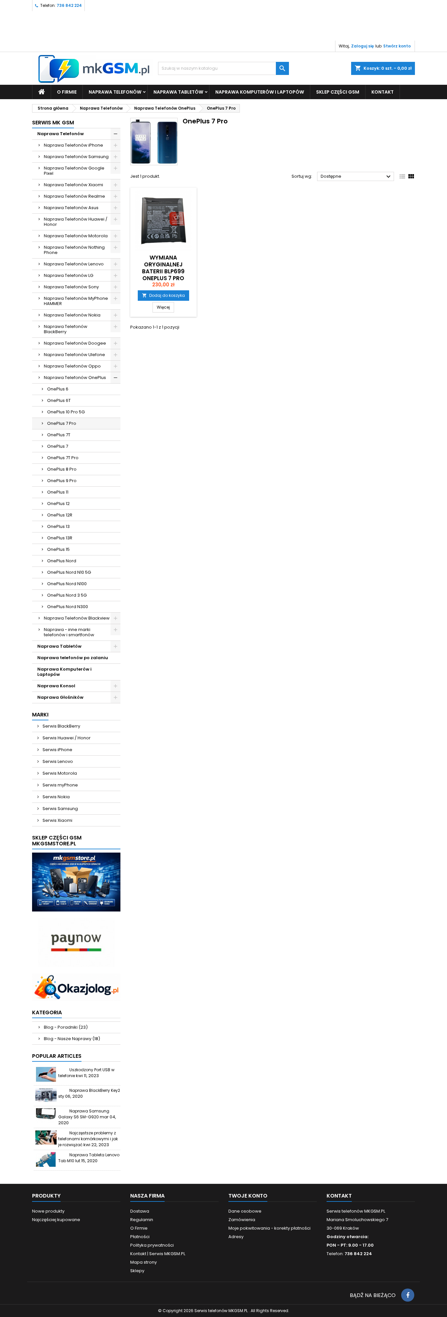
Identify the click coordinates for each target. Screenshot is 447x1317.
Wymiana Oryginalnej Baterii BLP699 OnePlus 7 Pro (163, 268)
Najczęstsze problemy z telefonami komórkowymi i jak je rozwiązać (88, 1138)
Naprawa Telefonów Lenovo (74, 264)
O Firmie (67, 92)
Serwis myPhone (60, 785)
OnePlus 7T (58, 435)
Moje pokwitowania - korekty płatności (269, 1228)
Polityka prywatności (152, 1245)
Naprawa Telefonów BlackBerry (65, 329)
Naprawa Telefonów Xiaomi (73, 185)
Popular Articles (56, 1056)
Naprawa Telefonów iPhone (73, 145)
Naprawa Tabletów (178, 92)
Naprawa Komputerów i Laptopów (259, 92)
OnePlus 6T (59, 400)
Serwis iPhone (57, 750)
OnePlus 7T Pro (63, 458)
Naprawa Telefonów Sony (71, 287)
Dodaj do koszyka (163, 295)
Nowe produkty (48, 1211)
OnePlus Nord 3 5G (67, 595)
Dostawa (139, 1211)
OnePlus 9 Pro (62, 481)
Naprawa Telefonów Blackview (77, 618)
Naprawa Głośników (60, 697)
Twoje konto (247, 1196)
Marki (40, 714)
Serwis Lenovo (57, 761)
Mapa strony (143, 1262)
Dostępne (356, 177)
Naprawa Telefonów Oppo (72, 366)
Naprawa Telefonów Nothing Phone (74, 250)
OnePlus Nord (61, 561)
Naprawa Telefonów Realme (74, 196)
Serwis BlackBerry (61, 726)
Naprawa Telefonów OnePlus (75, 377)
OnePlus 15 (58, 549)
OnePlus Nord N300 (67, 607)
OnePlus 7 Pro (61, 423)
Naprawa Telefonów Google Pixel (74, 170)
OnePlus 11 (57, 492)
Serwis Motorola (59, 773)
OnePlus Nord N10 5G (69, 572)
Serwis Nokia (56, 797)
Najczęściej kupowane (56, 1220)
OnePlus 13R (59, 538)
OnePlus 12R (59, 515)
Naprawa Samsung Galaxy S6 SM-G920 (83, 1114)
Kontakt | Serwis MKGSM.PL (157, 1254)
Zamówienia (241, 1220)
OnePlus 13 (58, 526)
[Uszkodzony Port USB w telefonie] (46, 1074)
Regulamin (141, 1220)
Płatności (140, 1237)
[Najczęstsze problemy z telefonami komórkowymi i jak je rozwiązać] (46, 1137)
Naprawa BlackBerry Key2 (94, 1090)
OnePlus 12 (58, 503)
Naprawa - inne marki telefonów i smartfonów (69, 632)
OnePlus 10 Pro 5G (66, 412)
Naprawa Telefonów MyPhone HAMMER (76, 301)
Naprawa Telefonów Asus (71, 208)
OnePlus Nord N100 (67, 584)
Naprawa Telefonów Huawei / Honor (75, 221)
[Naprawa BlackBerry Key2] (46, 1095)
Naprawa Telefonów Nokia (72, 315)
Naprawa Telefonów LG (68, 275)
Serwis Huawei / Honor (66, 738)
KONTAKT (382, 92)
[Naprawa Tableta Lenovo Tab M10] (46, 1159)
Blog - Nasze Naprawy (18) (72, 1039)
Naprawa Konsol (56, 686)
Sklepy (137, 1271)
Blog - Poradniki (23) (66, 1027)
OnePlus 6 (57, 389)
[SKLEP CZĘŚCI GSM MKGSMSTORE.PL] (76, 882)
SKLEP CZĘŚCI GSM (337, 92)
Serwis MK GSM (53, 122)
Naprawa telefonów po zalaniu (72, 658)
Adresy (235, 1237)
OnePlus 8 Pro (62, 469)
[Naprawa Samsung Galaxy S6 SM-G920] (46, 1115)
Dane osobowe (244, 1211)
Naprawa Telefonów (115, 92)
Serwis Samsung (60, 808)
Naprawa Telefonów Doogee (75, 343)
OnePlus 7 (57, 446)
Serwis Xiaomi (57, 820)
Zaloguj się (362, 46)
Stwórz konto (397, 46)
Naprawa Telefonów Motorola (76, 236)
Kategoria (47, 1012)
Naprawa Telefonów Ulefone (74, 355)
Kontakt (339, 1196)
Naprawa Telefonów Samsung (76, 156)
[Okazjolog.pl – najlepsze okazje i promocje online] (76, 987)
